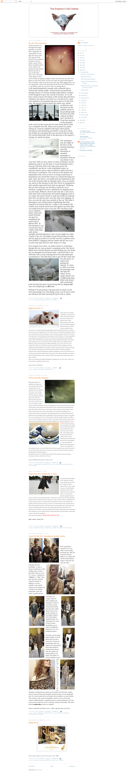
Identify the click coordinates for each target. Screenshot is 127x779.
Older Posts (72, 766)
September (84, 98)
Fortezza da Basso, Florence (86, 138)
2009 (81, 120)
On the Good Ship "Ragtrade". (39, 378)
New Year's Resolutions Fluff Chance (45, 299)
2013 (81, 63)
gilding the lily (34, 722)
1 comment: (54, 367)
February (83, 115)
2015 (81, 58)
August (83, 100)
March (83, 112)
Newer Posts (32, 766)
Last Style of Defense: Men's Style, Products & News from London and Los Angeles (87, 143)
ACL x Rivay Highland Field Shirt (87, 132)
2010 (81, 70)
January (83, 117)
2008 (81, 122)
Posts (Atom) (39, 770)
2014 (81, 60)
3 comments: (55, 462)
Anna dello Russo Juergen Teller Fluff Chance (48, 760)
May (82, 107)
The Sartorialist (84, 136)
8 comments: (55, 711)
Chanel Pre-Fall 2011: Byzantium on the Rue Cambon (47, 536)
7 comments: (55, 758)
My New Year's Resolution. (38, 43)
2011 (81, 67)
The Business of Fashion (86, 150)
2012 (81, 65)
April (82, 110)
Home (52, 766)
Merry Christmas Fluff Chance (43, 369)
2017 (81, 53)
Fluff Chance (84, 42)
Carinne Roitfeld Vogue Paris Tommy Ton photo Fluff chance (53, 527)
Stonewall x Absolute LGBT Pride (87, 146)
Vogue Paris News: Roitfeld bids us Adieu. (43, 474)
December (84, 72)
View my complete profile (86, 45)
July (82, 103)
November (84, 93)
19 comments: (55, 298)
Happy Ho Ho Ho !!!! (36, 308)
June (82, 105)
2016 (81, 55)
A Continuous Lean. (85, 131)
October (83, 95)
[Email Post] (60, 298)
